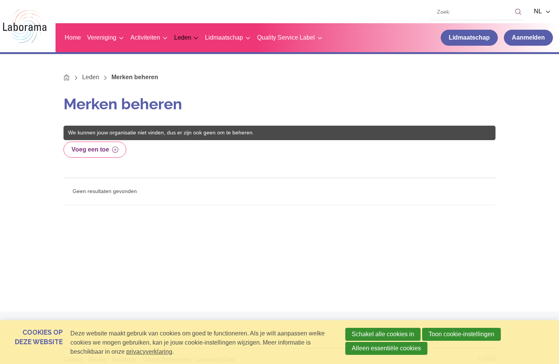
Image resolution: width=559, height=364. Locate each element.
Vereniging (101, 37)
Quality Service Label (286, 37)
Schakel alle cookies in (383, 334)
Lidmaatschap (224, 37)
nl (538, 11)
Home (73, 37)
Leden (182, 37)
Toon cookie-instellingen (461, 334)
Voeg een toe (90, 149)
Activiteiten (145, 37)
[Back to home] (28, 26)
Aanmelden (528, 37)
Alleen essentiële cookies (386, 348)
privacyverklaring (149, 351)
